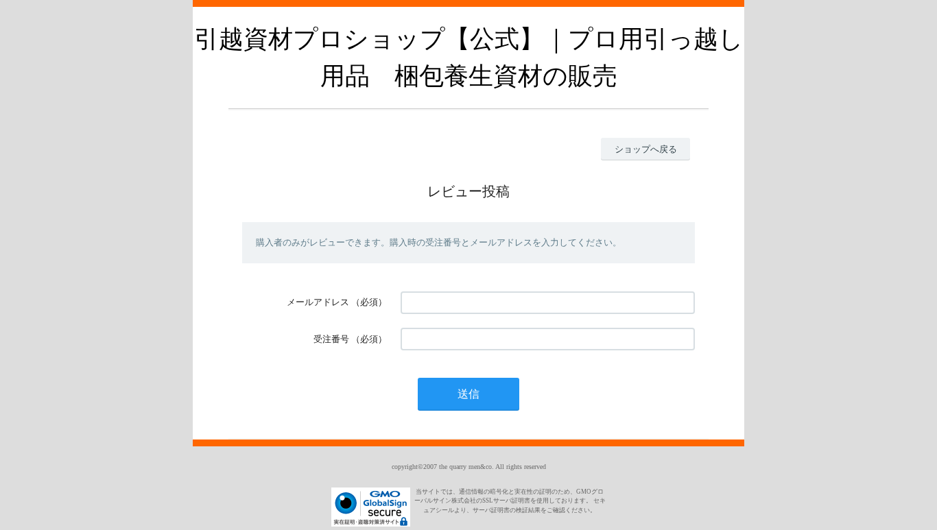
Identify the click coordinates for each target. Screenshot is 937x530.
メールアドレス (318, 302)
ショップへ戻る (646, 149)
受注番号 (331, 339)
